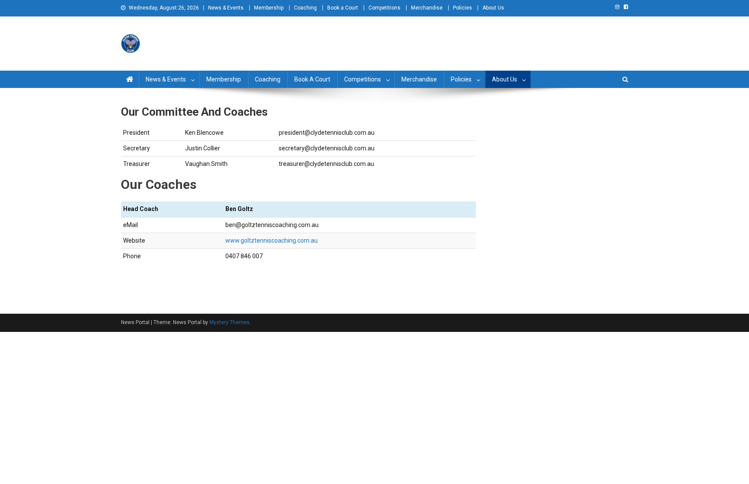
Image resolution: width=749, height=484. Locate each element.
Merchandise (427, 8)
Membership (268, 8)
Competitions (384, 8)
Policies (462, 8)
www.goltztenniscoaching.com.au (271, 240)
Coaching (305, 8)
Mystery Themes (229, 322)
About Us (493, 8)
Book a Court (342, 8)
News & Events (226, 8)
